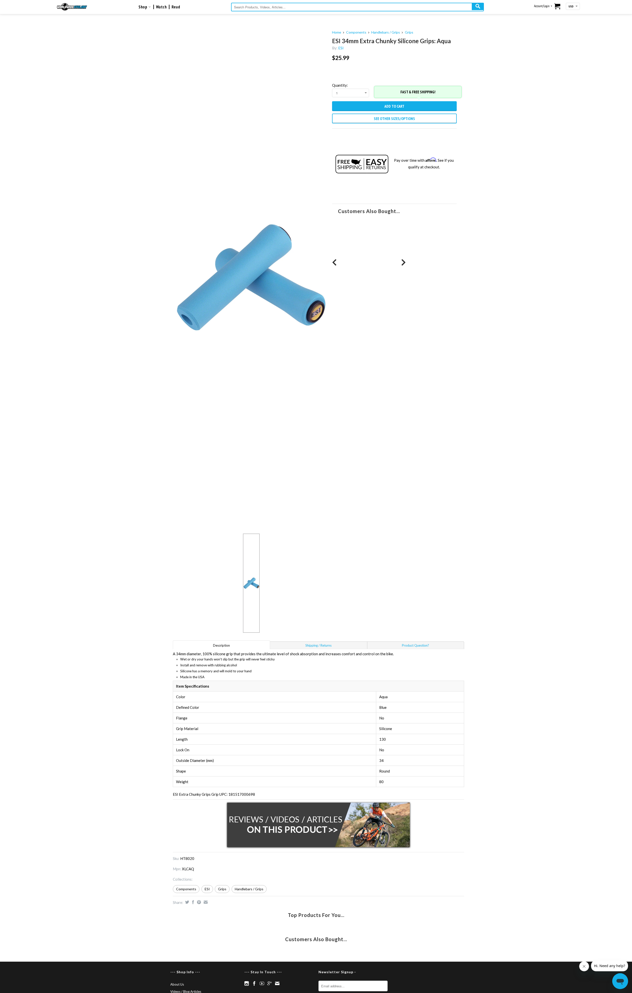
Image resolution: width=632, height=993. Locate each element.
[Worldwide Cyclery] (72, 7)
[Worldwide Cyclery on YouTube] (262, 983)
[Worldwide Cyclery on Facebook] (254, 983)
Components (356, 32)
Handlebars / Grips (385, 32)
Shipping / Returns (318, 645)
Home (336, 32)
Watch (161, 7)
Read (176, 7)
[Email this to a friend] (205, 902)
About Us (177, 984)
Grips (409, 32)
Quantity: (340, 85)
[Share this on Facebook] (192, 902)
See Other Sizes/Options (394, 118)
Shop (143, 7)
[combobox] (357, 7)
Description (221, 645)
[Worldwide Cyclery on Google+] (269, 983)
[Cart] (557, 6)
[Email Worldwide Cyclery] (277, 983)
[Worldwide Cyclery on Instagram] (246, 983)
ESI (341, 48)
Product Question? (415, 645)
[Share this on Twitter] (186, 902)
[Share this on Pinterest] (198, 902)
